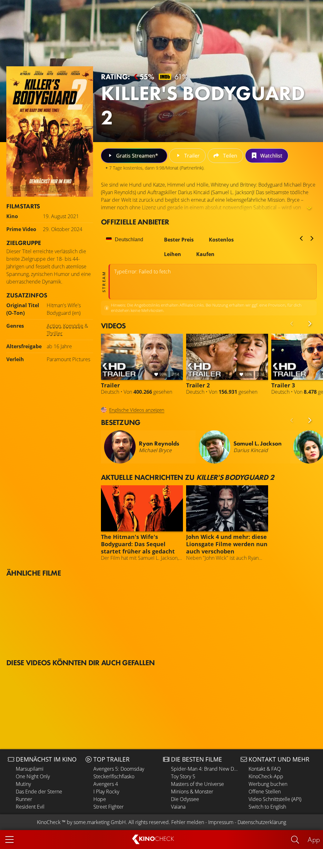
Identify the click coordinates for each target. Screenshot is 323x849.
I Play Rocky (106, 791)
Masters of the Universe (197, 784)
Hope (99, 799)
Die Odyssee (185, 799)
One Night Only (33, 776)
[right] (312, 238)
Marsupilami (30, 769)
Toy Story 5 (183, 776)
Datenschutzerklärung (262, 822)
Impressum (220, 822)
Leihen (172, 254)
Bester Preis (179, 239)
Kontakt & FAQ (265, 769)
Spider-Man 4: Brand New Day (204, 769)
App (314, 839)
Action (54, 325)
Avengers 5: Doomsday (118, 769)
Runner (24, 799)
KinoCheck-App (266, 776)
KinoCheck (49, 822)
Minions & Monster (192, 791)
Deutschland (129, 239)
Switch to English (267, 807)
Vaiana (178, 807)
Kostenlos (221, 239)
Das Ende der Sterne (39, 791)
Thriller (54, 333)
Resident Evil (30, 807)
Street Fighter (108, 807)
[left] (301, 238)
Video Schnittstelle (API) (275, 799)
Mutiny (23, 784)
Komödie (73, 325)
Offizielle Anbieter (135, 222)
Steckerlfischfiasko (113, 776)
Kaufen (205, 254)
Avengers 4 (105, 784)
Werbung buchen (268, 784)
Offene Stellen (265, 791)
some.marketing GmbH (99, 822)
